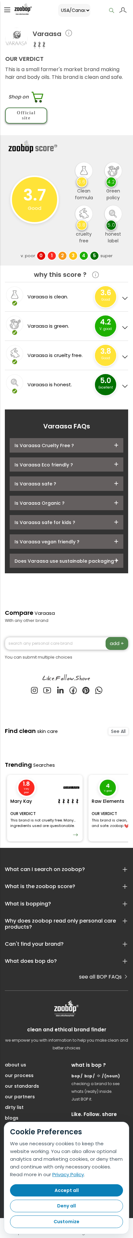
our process (19, 1075)
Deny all (66, 1206)
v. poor (28, 256)
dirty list (14, 1107)
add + (117, 643)
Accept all (67, 1190)
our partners (20, 1096)
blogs (11, 1118)
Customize (66, 1221)
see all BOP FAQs (101, 976)
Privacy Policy (68, 1174)
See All (118, 731)
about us (15, 1065)
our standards (22, 1086)
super (106, 256)
